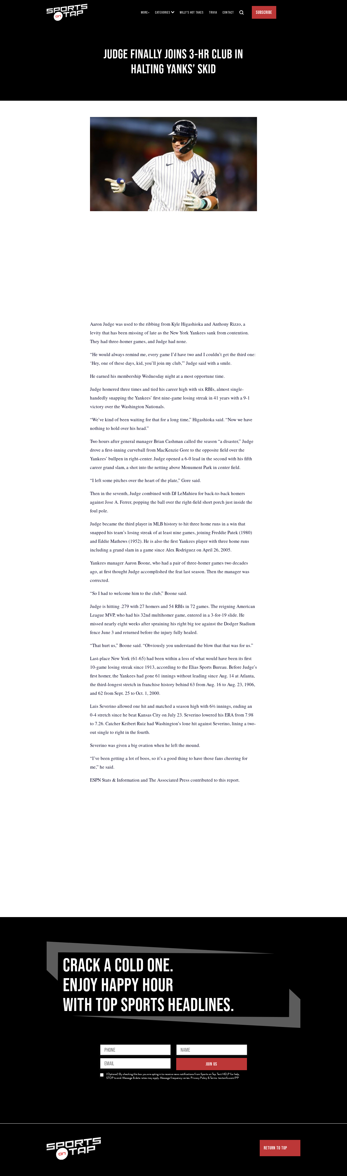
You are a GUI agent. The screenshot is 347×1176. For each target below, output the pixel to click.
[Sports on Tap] (67, 12)
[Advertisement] (173, 265)
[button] (164, 12)
